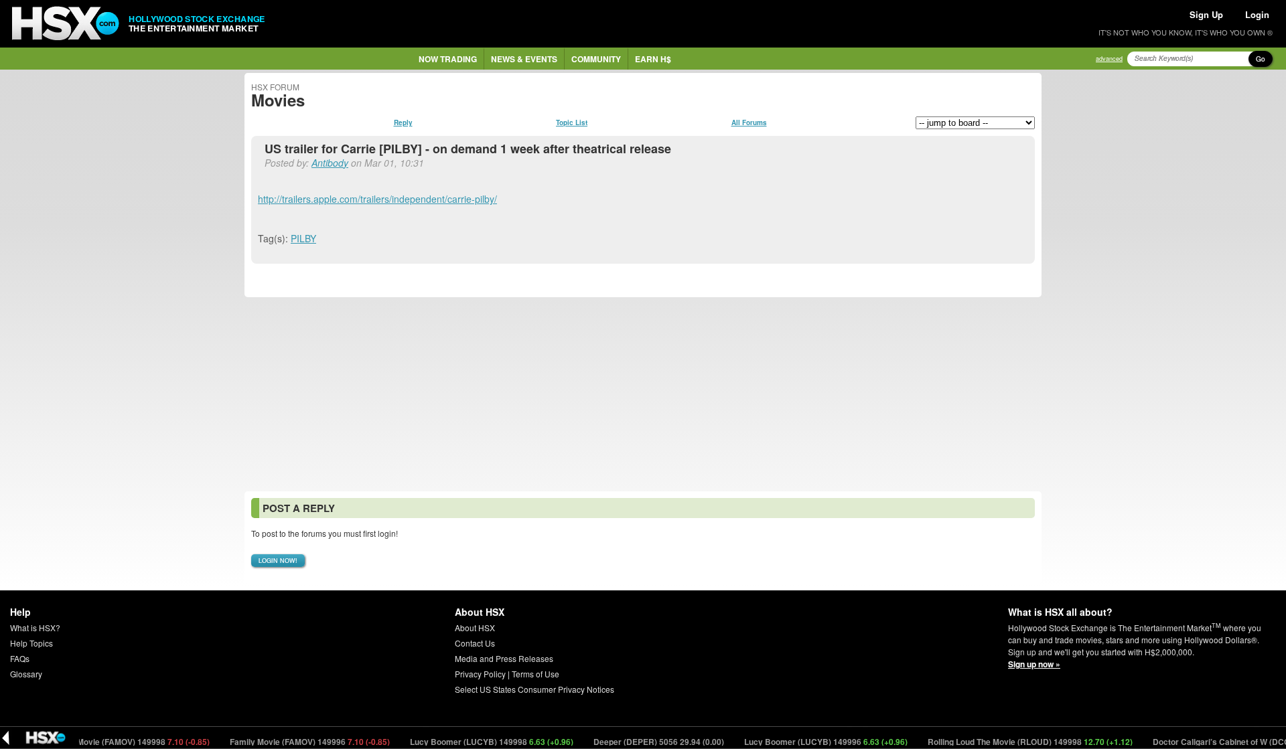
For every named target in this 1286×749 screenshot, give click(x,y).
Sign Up (1206, 14)
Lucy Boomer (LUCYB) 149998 (479, 742)
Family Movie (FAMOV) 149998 (117, 742)
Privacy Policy (480, 673)
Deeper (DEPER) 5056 (646, 742)
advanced (1109, 59)
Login (1257, 14)
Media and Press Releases (504, 658)
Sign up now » (1034, 664)
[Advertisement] (643, 394)
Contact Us (475, 643)
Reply (403, 122)
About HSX (475, 627)
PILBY (303, 238)
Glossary (26, 673)
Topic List (571, 122)
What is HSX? (35, 627)
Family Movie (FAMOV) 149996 (297, 742)
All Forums (749, 122)
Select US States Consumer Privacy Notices (534, 689)
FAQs (19, 658)
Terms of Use (535, 673)
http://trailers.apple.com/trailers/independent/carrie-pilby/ (377, 198)
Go (1260, 59)
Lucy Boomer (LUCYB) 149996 (813, 742)
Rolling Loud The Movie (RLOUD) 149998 (1017, 742)
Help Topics (31, 643)
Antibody (329, 162)
